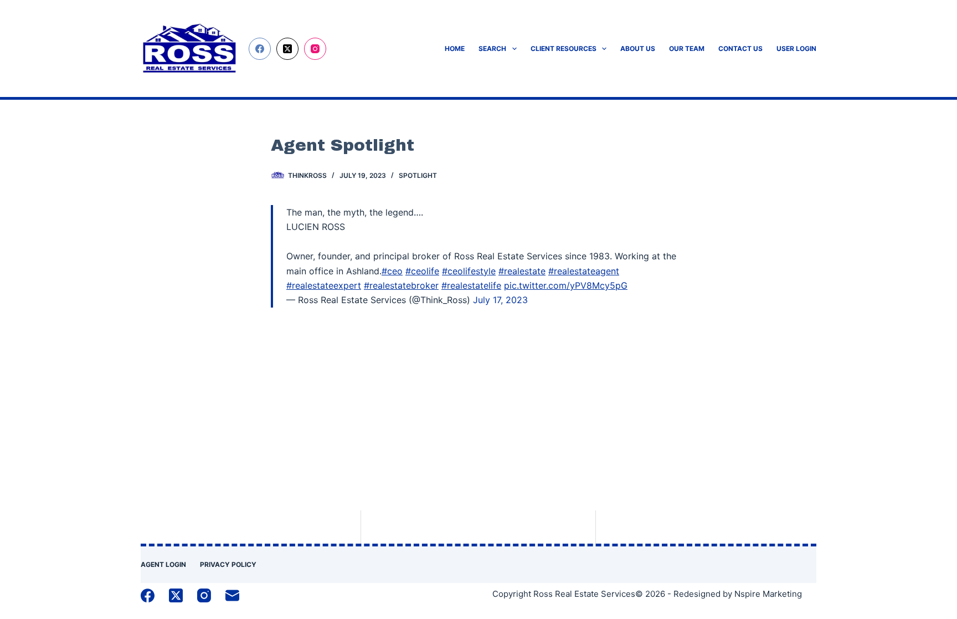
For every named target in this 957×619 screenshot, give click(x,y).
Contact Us (740, 48)
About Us (637, 48)
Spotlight (418, 175)
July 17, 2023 (500, 299)
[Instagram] (315, 49)
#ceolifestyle (469, 271)
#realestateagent (583, 271)
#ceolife (422, 271)
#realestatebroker (401, 285)
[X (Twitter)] (287, 49)
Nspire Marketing (768, 594)
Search (492, 48)
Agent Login (163, 564)
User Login (796, 48)
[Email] (232, 595)
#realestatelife (471, 285)
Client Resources (563, 48)
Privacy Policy (228, 564)
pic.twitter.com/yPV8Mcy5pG (565, 285)
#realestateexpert (323, 285)
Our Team (686, 48)
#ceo (392, 271)
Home (455, 48)
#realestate (522, 271)
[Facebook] (260, 49)
